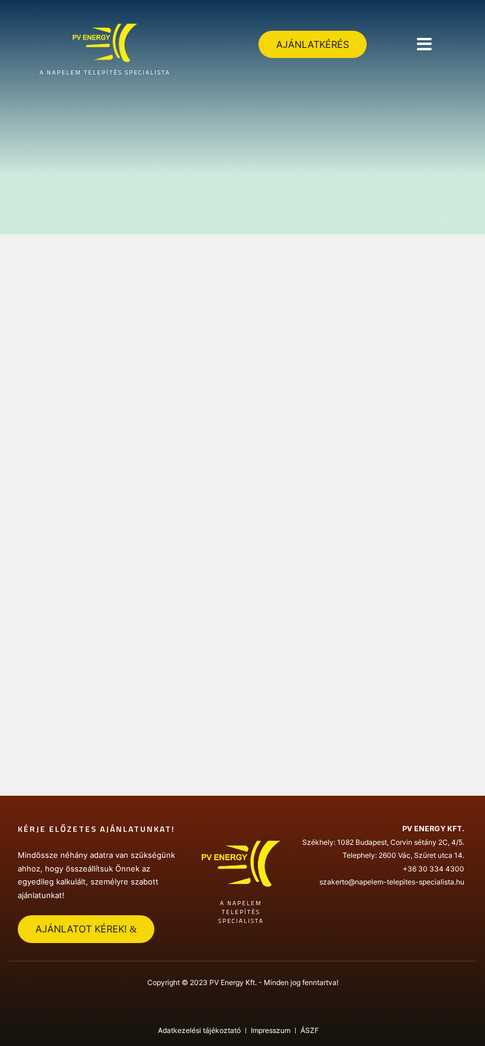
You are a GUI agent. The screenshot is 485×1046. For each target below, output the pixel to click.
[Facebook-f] (242, 1010)
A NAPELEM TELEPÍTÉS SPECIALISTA (105, 72)
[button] (424, 44)
